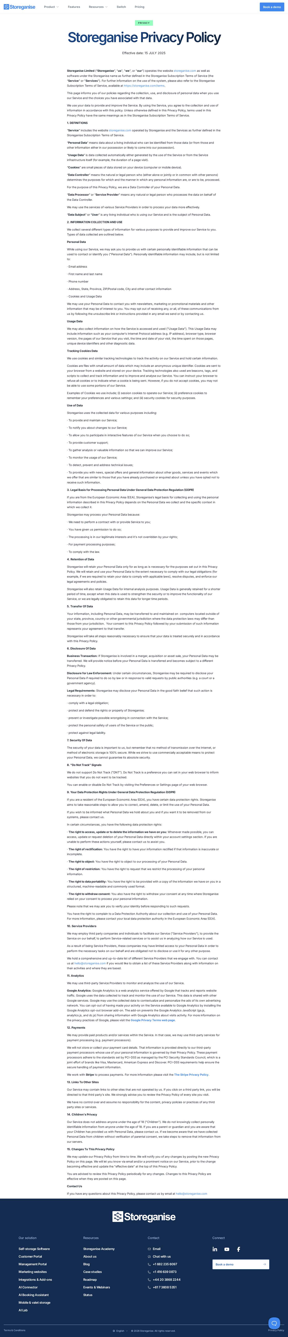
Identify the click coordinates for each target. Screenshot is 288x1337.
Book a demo (272, 7)
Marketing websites (33, 1272)
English (120, 1331)
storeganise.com (185, 70)
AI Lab (23, 1310)
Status (88, 1295)
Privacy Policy (276, 1330)
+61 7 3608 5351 (164, 1287)
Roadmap (90, 1280)
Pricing (139, 6)
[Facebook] (238, 1249)
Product (49, 6)
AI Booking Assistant (34, 1295)
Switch (121, 6)
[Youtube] (226, 1249)
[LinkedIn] (214, 1249)
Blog (86, 1264)
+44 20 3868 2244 (166, 1280)
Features (74, 6)
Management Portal (33, 1264)
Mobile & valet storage (34, 1302)
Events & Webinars (96, 1287)
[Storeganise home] (19, 7)
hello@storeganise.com (90, 963)
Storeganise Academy (99, 1249)
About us (90, 1256)
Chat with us (162, 1256)
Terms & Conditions (14, 1330)
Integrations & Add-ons (35, 1280)
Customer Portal (30, 1256)
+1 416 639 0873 (164, 1272)
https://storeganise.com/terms (144, 85)
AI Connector (28, 1287)
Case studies (92, 1272)
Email (156, 1249)
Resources (96, 6)
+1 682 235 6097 (165, 1264)
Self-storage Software (34, 1249)
